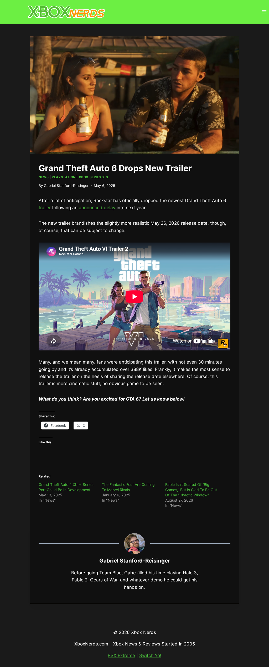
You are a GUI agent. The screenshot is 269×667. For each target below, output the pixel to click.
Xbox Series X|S (93, 177)
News (44, 177)
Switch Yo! (150, 655)
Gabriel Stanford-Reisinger (66, 185)
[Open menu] (264, 12)
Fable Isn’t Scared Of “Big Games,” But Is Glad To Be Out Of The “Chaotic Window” (191, 489)
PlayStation (64, 177)
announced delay (97, 207)
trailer (45, 207)
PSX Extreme (121, 655)
